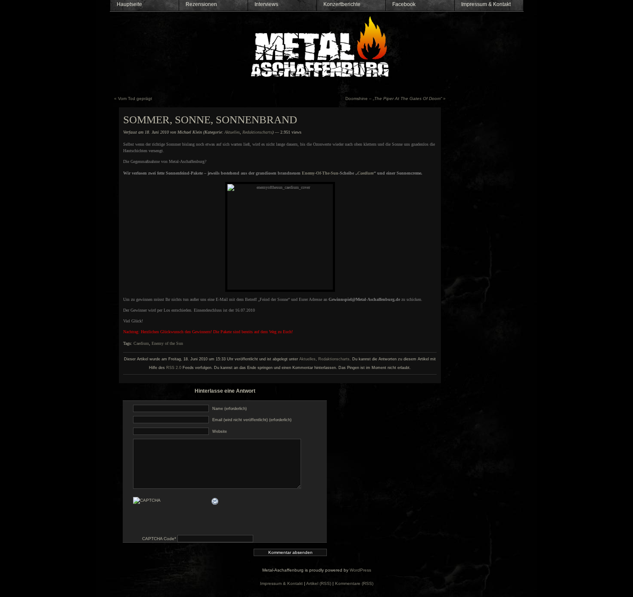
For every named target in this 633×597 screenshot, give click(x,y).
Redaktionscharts (257, 132)
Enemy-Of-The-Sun (320, 173)
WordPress (360, 570)
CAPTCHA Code (158, 538)
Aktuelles (232, 132)
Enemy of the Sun (167, 343)
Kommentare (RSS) (354, 583)
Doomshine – (393, 98)
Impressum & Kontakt (486, 4)
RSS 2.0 (173, 368)
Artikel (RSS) (318, 583)
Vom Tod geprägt (135, 98)
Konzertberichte (341, 4)
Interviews (266, 4)
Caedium (141, 343)
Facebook (404, 4)
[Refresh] (215, 501)
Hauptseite (129, 4)
